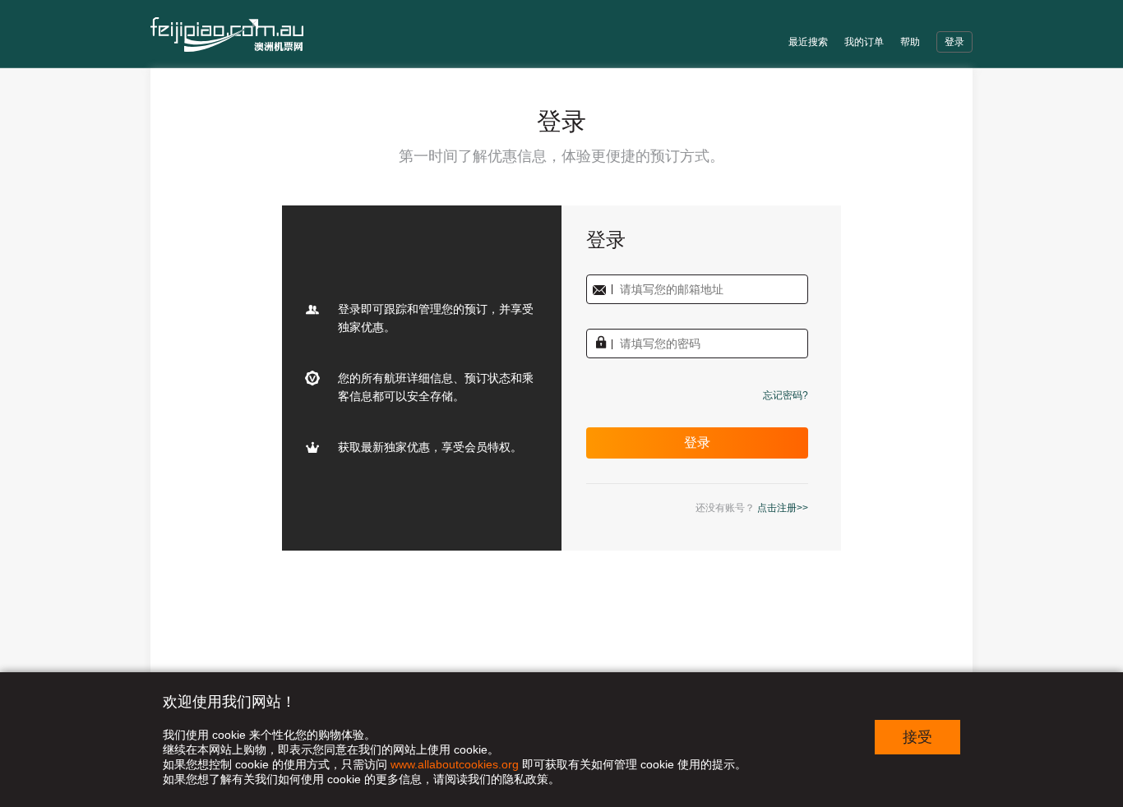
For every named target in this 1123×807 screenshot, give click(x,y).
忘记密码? (785, 395)
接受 (917, 737)
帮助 (910, 42)
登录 (954, 42)
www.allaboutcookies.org (455, 764)
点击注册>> (782, 508)
